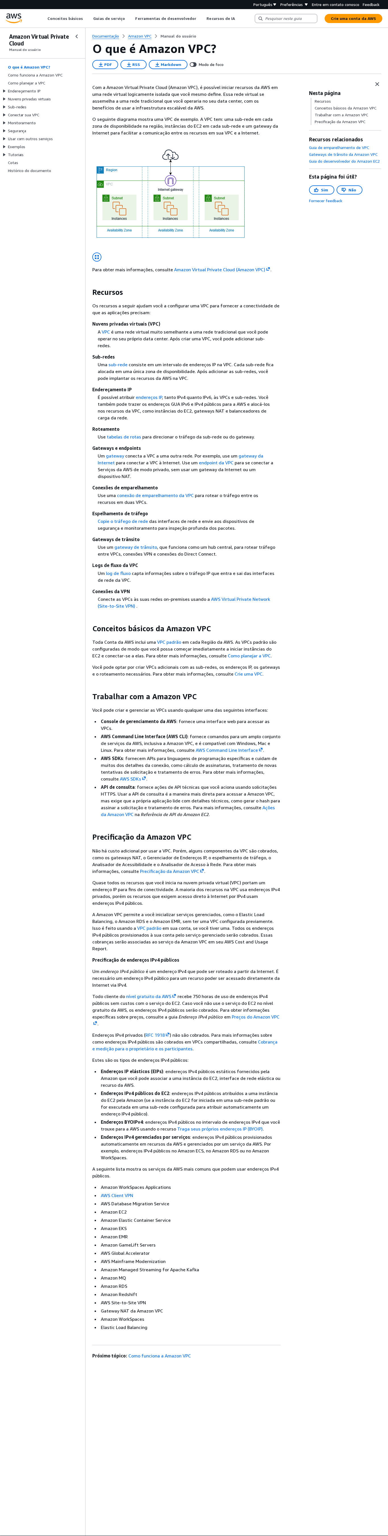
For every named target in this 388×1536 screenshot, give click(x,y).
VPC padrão (169, 642)
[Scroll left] (43, 18)
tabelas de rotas (124, 437)
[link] (178, 36)
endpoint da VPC (216, 462)
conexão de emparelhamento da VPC (155, 495)
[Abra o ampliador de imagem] (96, 257)
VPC (106, 332)
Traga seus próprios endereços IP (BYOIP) (220, 1129)
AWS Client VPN (117, 1195)
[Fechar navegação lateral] (77, 36)
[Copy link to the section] (87, 292)
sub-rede (118, 364)
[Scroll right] (239, 18)
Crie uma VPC (248, 674)
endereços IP (149, 397)
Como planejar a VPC (249, 656)
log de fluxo (118, 573)
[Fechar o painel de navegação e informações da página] (377, 84)
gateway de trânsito (135, 547)
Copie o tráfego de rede (123, 521)
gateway (115, 456)
